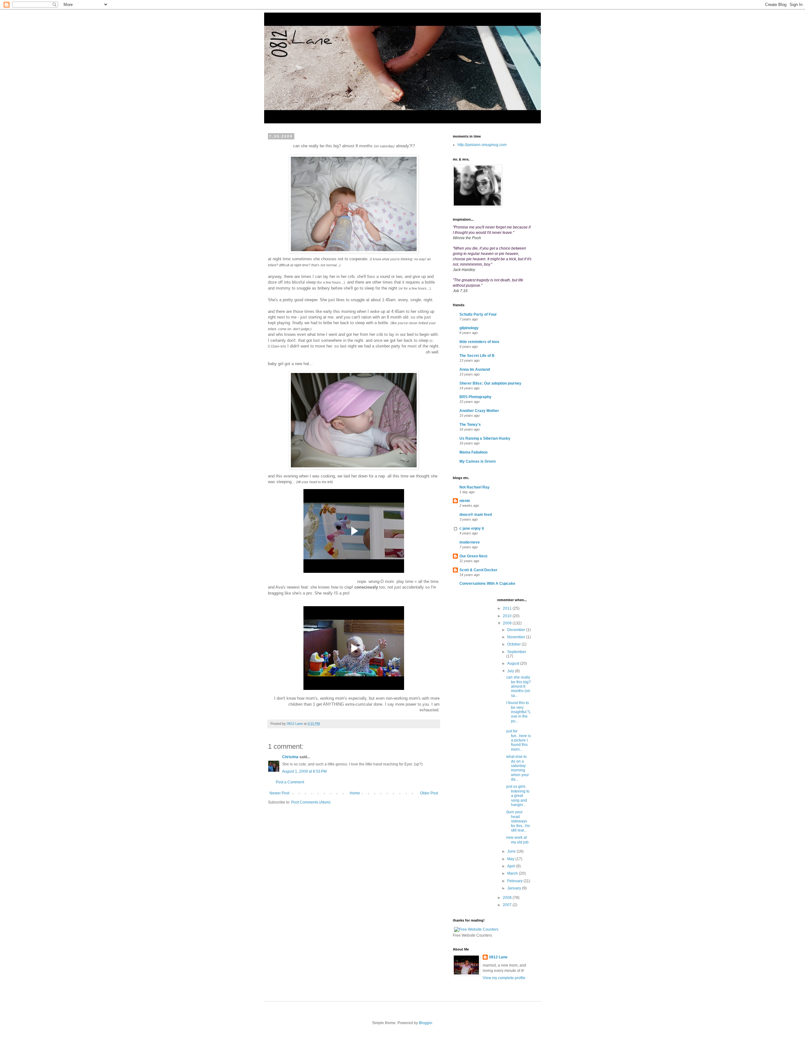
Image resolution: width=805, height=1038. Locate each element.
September (516, 652)
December (516, 630)
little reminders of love (479, 342)
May (511, 859)
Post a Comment (290, 782)
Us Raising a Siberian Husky (484, 438)
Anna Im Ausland (474, 369)
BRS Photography (475, 397)
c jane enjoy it (471, 528)
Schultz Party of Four (478, 314)
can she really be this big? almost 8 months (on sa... (518, 686)
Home (355, 793)
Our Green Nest (473, 556)
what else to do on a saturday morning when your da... (517, 767)
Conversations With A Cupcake (487, 583)
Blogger (425, 1023)
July (511, 671)
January (514, 888)
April (511, 866)
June (512, 851)
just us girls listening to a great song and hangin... (518, 795)
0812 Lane (498, 957)
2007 (508, 905)
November (516, 637)
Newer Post (279, 793)
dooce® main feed (475, 514)
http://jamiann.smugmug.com (482, 145)
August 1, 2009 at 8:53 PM (304, 771)
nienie (464, 501)
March (513, 873)
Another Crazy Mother (479, 411)
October (514, 644)
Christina (290, 757)
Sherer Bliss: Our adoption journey (490, 383)
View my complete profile (504, 978)
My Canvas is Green (477, 461)
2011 (508, 608)
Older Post (429, 793)
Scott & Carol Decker (478, 570)
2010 (508, 616)
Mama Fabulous (473, 452)
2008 (508, 897)
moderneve (469, 542)
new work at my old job (517, 839)
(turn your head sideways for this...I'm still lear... (518, 821)
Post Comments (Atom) (310, 802)
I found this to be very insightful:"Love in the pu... (518, 712)
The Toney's (470, 424)
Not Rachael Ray (474, 487)
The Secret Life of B (477, 355)
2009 (508, 623)
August (513, 663)
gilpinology (469, 328)
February (515, 881)
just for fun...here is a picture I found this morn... (518, 740)
